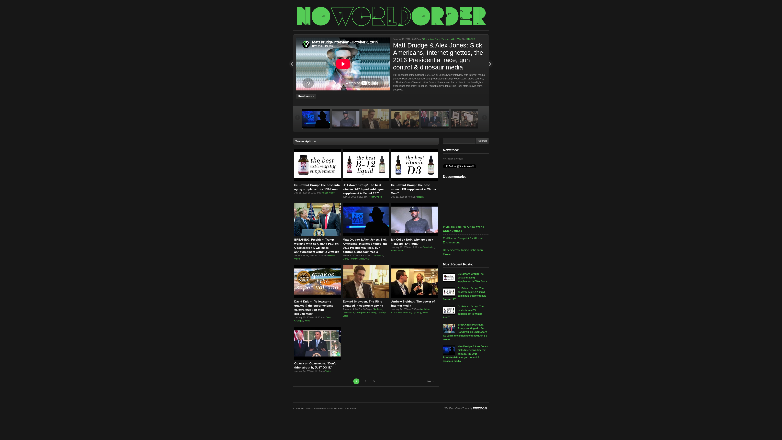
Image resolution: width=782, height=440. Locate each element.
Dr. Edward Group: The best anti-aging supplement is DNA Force (472, 278)
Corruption (428, 39)
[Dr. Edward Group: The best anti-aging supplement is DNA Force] (317, 180)
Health (325, 192)
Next (491, 64)
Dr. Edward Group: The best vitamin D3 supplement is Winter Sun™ (413, 189)
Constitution (428, 247)
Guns (437, 39)
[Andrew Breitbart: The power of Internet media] (414, 297)
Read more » (306, 96)
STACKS (470, 39)
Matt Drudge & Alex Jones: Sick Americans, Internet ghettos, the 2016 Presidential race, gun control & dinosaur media (438, 56)
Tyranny (445, 39)
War (459, 39)
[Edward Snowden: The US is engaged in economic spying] (366, 297)
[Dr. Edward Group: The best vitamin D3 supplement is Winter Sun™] (414, 180)
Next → (430, 381)
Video (453, 39)
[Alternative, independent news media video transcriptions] (391, 25)
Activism (378, 309)
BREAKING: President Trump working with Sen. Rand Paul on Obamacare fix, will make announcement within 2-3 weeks (465, 332)
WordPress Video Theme (457, 408)
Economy (371, 312)
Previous (291, 64)
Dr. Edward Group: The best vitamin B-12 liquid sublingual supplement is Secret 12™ (363, 189)
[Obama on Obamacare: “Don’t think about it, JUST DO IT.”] (317, 359)
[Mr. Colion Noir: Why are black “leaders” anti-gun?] (414, 235)
